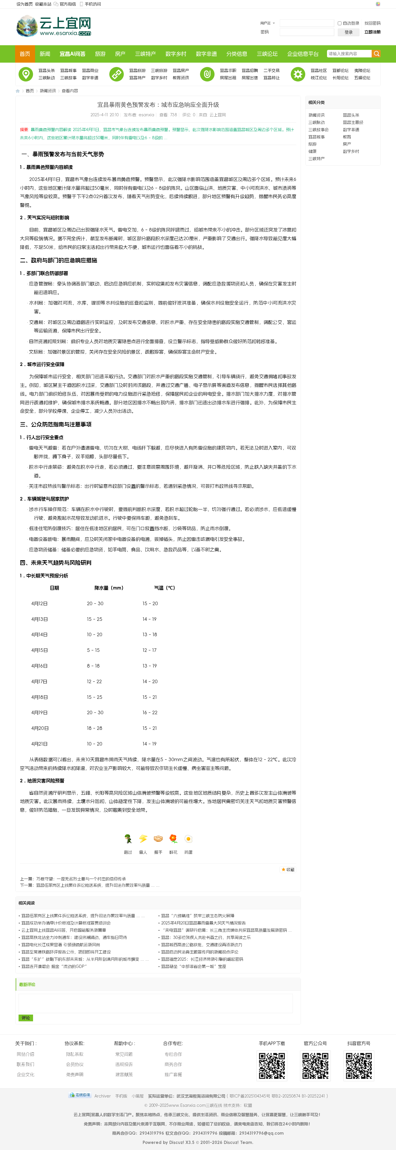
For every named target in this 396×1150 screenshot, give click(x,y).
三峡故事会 (68, 78)
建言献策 (124, 1074)
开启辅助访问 (372, 4)
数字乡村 (176, 54)
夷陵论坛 (362, 70)
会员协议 (74, 1064)
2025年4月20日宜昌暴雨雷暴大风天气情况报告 (203, 923)
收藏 (290, 870)
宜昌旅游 (137, 70)
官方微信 (68, 4)
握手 (158, 852)
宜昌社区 (319, 70)
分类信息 (236, 54)
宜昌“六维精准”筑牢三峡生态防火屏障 (197, 916)
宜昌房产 (181, 70)
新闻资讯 (48, 91)
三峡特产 (145, 54)
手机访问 (93, 4)
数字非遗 (206, 54)
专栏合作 (173, 1054)
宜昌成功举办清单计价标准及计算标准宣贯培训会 (66, 923)
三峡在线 (17, 91)
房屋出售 (250, 78)
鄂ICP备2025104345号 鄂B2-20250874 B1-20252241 (277, 1096)
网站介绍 (25, 1054)
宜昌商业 (90, 70)
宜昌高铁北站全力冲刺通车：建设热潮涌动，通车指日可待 (74, 937)
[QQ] (80, 1096)
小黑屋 (138, 1096)
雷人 (143, 852)
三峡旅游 (159, 70)
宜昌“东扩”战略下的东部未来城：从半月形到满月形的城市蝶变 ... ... (85, 959)
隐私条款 (74, 1054)
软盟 (248, 1105)
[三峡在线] (54, 40)
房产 (120, 54)
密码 (265, 32)
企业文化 (25, 1074)
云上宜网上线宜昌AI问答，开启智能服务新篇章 (63, 930)
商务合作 (173, 1064)
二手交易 (272, 70)
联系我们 (25, 1064)
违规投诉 (124, 1064)
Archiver (103, 1096)
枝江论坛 (319, 78)
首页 (25, 54)
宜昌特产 (137, 78)
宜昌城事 (68, 70)
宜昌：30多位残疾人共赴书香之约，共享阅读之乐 (206, 937)
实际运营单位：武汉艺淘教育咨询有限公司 (186, 1096)
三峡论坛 (267, 54)
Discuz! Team (238, 1142)
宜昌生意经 (353, 122)
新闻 (45, 54)
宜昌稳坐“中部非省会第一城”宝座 (193, 966)
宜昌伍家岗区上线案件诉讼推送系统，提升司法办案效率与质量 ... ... (98, 885)
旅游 (100, 54)
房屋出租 (228, 78)
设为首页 (25, 4)
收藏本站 (43, 4)
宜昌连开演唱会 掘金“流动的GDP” (55, 966)
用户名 (265, 23)
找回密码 (372, 23)
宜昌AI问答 (73, 54)
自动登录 (351, 23)
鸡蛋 (188, 852)
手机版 (121, 1096)
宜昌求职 (228, 70)
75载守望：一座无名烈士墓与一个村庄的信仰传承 (81, 879)
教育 (347, 137)
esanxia (146, 115)
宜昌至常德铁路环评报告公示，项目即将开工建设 (66, 952)
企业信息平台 (303, 54)
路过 (128, 852)
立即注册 (372, 32)
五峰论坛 (362, 78)
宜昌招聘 (250, 70)
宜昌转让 (272, 78)
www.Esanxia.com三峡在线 (196, 1105)
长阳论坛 (341, 78)
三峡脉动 (47, 78)
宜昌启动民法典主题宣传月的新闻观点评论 (199, 952)
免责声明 (74, 1074)
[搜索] (376, 54)
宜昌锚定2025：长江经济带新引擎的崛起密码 (202, 959)
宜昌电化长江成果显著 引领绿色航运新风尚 (60, 945)
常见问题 (124, 1054)
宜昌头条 (47, 70)
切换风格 (377, 4)
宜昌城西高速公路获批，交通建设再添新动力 (201, 945)
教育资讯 (181, 78)
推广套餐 (173, 1074)
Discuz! (176, 1142)
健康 (312, 151)
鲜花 (173, 852)
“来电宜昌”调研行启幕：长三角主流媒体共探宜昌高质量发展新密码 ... (226, 930)
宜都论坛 (341, 70)
